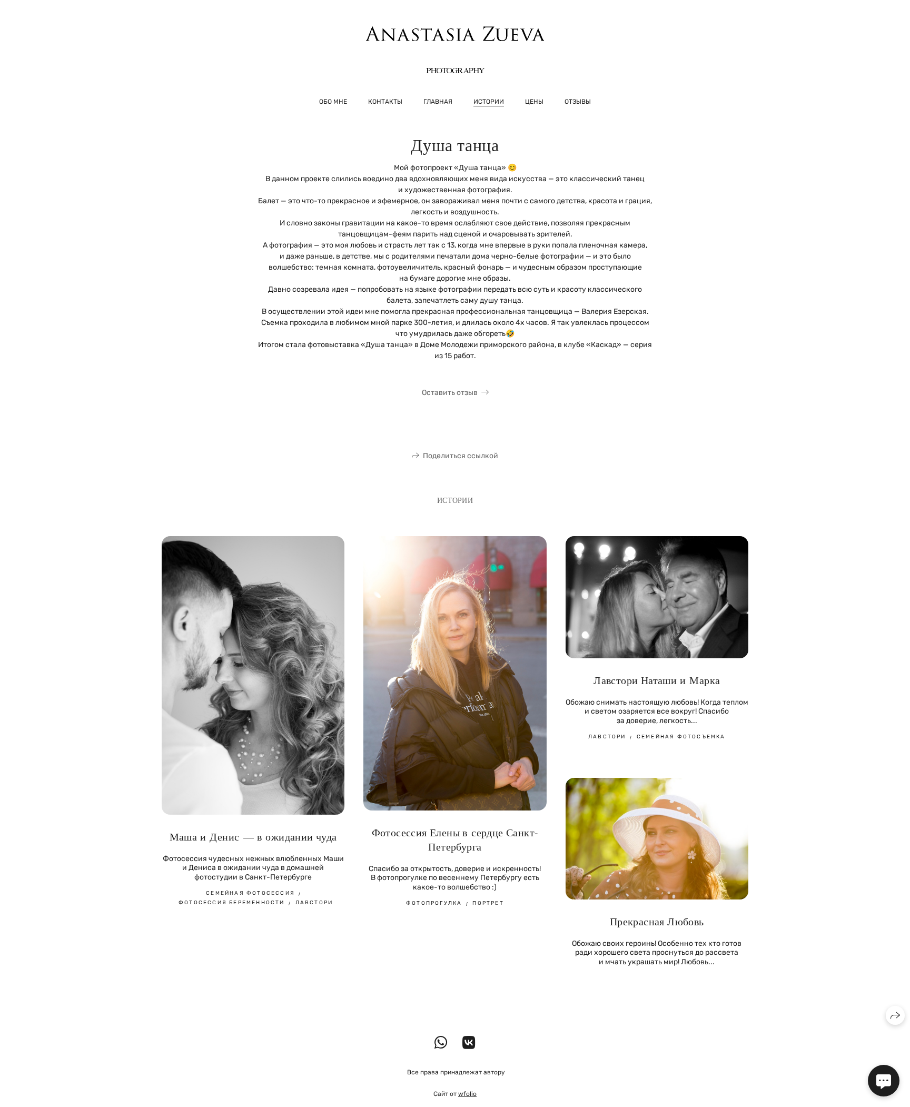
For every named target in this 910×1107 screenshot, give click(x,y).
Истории (488, 101)
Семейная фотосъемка (681, 737)
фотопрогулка (434, 903)
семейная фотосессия (250, 893)
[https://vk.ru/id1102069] (469, 1043)
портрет (487, 903)
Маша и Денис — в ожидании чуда (253, 836)
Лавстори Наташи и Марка (657, 680)
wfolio (467, 1094)
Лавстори (607, 737)
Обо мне (333, 101)
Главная (437, 101)
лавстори (314, 903)
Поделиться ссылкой (460, 455)
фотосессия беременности (232, 903)
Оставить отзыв (450, 392)
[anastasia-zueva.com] (455, 49)
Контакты (385, 101)
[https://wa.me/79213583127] (441, 1043)
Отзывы (578, 101)
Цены (534, 101)
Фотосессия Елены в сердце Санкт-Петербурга (455, 839)
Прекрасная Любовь (657, 921)
